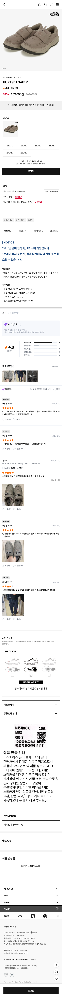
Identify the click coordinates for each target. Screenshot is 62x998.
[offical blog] (6, 915)
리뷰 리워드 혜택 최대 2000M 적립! (22, 202)
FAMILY (7, 902)
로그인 (14, 105)
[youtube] (57, 915)
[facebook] (33, 915)
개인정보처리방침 (22, 959)
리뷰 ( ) (23, 231)
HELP (6, 895)
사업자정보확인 (9, 959)
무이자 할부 (12, 197)
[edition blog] (20, 915)
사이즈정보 (39, 231)
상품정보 (8, 231)
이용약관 (33, 959)
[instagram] (45, 915)
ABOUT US (8, 889)
